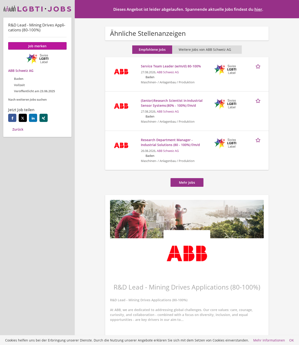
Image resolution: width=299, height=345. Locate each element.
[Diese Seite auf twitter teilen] (23, 118)
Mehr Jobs (187, 182)
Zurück (17, 129)
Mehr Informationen (269, 340)
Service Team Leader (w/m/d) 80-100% (171, 66)
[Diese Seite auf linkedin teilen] (33, 118)
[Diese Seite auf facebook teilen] (12, 118)
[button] (292, 9)
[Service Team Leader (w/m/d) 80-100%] (121, 71)
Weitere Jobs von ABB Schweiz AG (205, 49)
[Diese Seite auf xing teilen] (43, 118)
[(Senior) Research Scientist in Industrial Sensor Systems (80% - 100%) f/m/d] (121, 105)
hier (258, 9)
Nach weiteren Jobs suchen (27, 100)
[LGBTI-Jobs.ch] (37, 9)
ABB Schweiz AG (168, 72)
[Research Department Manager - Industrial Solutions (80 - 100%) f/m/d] (121, 145)
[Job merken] (259, 66)
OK (291, 340)
